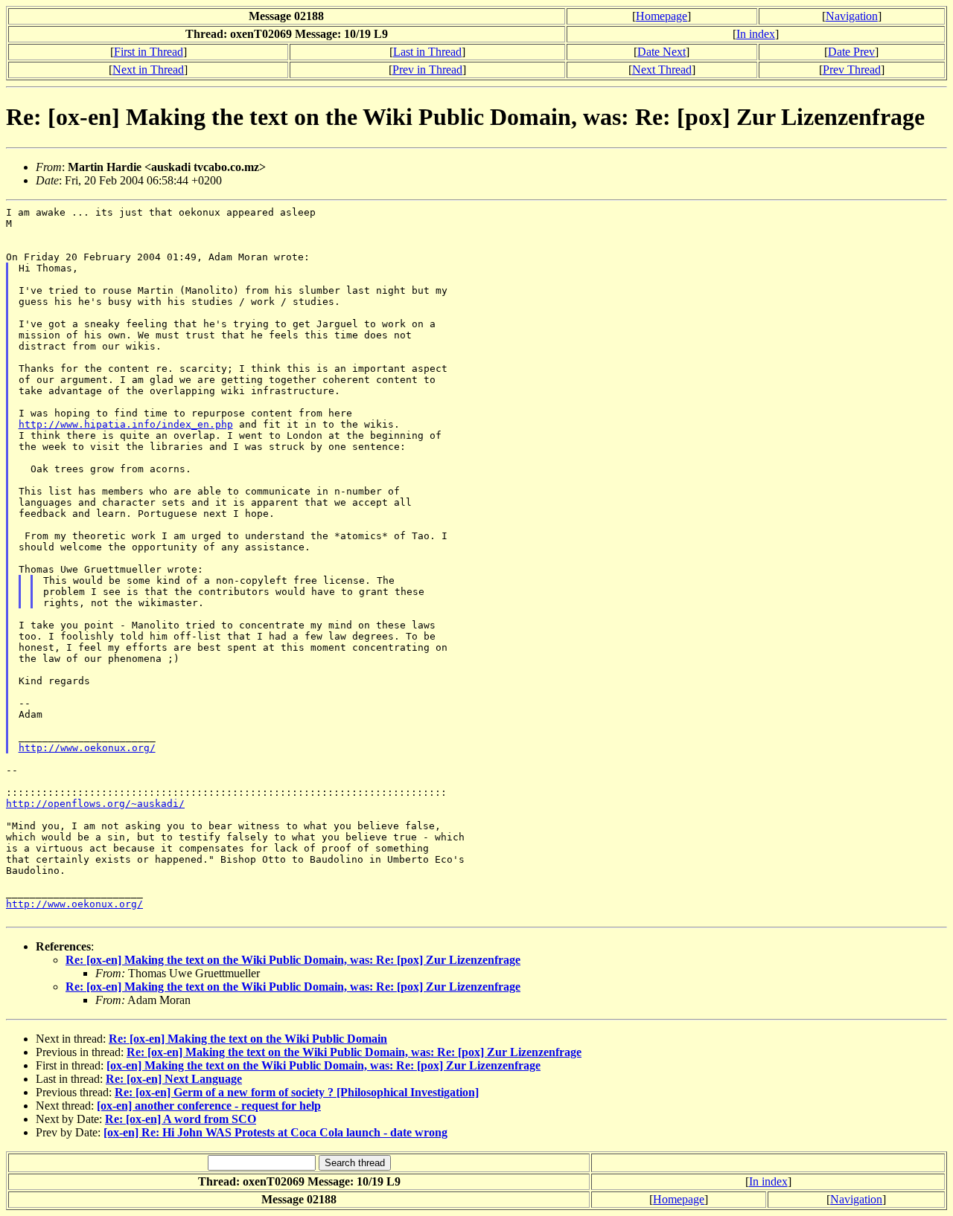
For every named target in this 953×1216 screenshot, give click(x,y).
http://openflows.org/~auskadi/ (95, 803)
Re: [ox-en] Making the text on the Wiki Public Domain (248, 1038)
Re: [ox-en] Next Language (174, 1078)
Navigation (852, 16)
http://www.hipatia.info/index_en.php (126, 424)
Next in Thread (148, 69)
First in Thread (148, 51)
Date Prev (851, 51)
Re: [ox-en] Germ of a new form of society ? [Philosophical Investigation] (297, 1092)
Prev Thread (852, 69)
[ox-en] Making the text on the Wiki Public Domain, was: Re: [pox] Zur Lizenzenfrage (323, 1065)
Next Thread (662, 69)
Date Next (661, 51)
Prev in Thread (427, 69)
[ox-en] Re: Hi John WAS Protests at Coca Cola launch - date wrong (275, 1132)
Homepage (661, 16)
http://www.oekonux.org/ (87, 747)
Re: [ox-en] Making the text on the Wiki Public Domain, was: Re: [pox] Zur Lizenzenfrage (293, 959)
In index (755, 34)
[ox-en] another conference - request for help (209, 1105)
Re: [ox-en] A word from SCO (180, 1119)
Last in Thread (427, 51)
